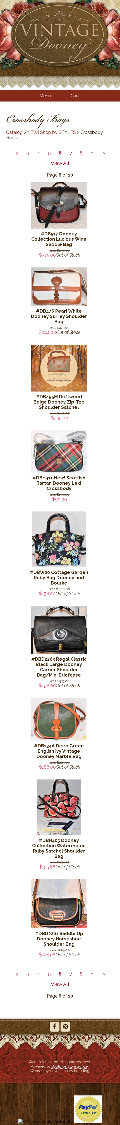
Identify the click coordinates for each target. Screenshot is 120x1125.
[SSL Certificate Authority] (45, 1121)
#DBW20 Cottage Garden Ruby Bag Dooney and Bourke (59, 578)
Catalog (14, 132)
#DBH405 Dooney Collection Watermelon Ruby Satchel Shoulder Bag (59, 848)
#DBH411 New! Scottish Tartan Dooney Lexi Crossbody (58, 483)
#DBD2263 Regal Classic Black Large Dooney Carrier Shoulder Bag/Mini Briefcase (59, 667)
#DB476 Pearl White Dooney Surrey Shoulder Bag (59, 316)
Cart (75, 95)
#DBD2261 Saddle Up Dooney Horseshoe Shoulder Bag (59, 939)
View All (60, 163)
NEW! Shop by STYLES (51, 132)
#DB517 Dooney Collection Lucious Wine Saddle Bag (59, 239)
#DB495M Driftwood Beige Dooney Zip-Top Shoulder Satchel (59, 402)
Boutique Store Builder (70, 1066)
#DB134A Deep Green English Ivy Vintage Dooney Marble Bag (59, 751)
